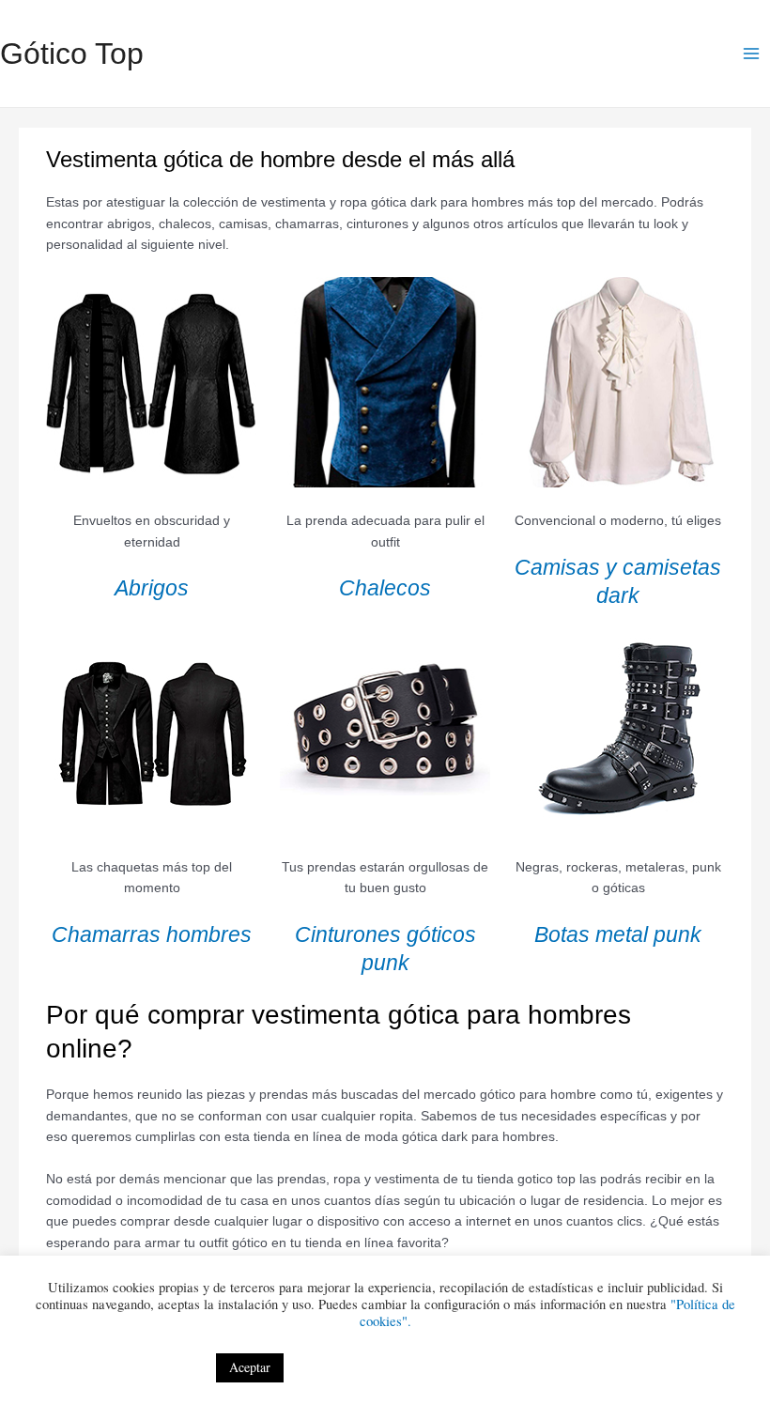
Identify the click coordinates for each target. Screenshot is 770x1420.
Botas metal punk (617, 934)
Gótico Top (72, 53)
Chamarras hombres (152, 934)
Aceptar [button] (249, 1367)
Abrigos (152, 588)
